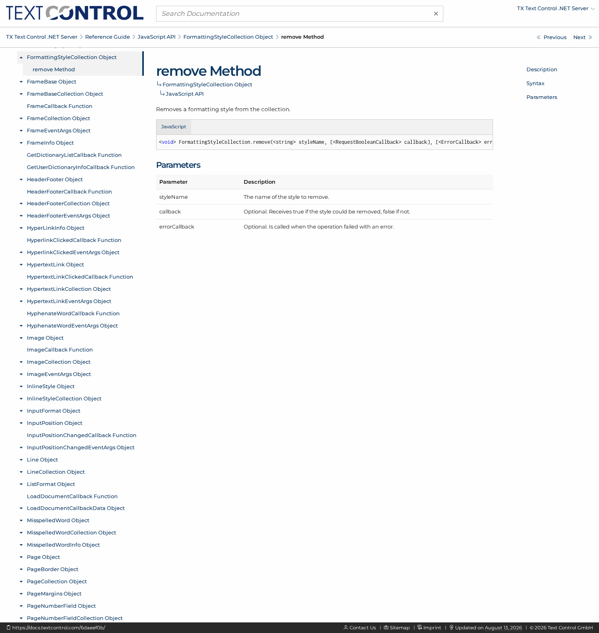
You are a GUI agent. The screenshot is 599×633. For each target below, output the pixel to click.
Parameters (541, 97)
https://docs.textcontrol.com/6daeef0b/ (58, 628)
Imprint (432, 628)
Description (541, 69)
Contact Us (363, 628)
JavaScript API (157, 36)
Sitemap (400, 628)
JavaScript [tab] (173, 127)
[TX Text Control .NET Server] (74, 12)
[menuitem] (523, 10)
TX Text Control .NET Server (41, 36)
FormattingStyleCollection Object (228, 36)
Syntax (535, 83)
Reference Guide (107, 36)
